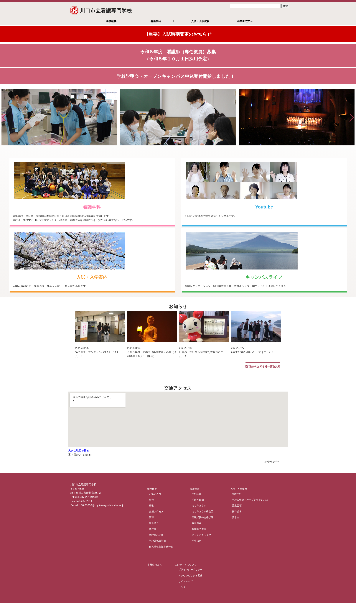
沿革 (151, 517)
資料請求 (237, 511)
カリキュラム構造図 (202, 511)
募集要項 (237, 505)
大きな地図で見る (78, 450)
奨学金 (235, 517)
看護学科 (156, 21)
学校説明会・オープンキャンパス (250, 499)
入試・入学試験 (200, 21)
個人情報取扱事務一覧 (161, 546)
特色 (151, 499)
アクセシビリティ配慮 (190, 575)
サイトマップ (185, 581)
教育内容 (196, 523)
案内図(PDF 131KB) (80, 454)
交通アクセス (156, 511)
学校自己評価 (156, 534)
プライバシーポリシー (190, 569)
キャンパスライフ (201, 534)
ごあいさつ (155, 493)
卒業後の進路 (199, 529)
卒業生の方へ (245, 21)
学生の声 (196, 540)
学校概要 (111, 21)
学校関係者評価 (157, 540)
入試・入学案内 (238, 489)
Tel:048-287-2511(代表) (84, 496)
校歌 (151, 505)
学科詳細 (196, 493)
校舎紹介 (154, 523)
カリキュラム (199, 505)
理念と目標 (198, 499)
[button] (4, 118)
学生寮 (152, 529)
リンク (182, 587)
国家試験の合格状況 (202, 517)
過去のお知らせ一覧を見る (264, 366)
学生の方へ (273, 461)
